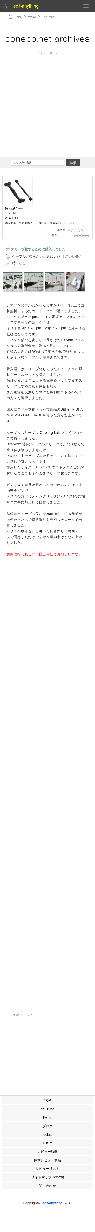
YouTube (47, 1108)
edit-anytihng (52, 1202)
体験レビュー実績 (47, 1159)
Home (18, 17)
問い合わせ (47, 1185)
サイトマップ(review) (47, 1177)
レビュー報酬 (47, 1151)
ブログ (47, 1125)
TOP (47, 1100)
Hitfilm (47, 1142)
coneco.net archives (47, 38)
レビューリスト (47, 1168)
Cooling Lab (50, 432)
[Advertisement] (47, 102)
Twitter (47, 1117)
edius (47, 1134)
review (32, 17)
